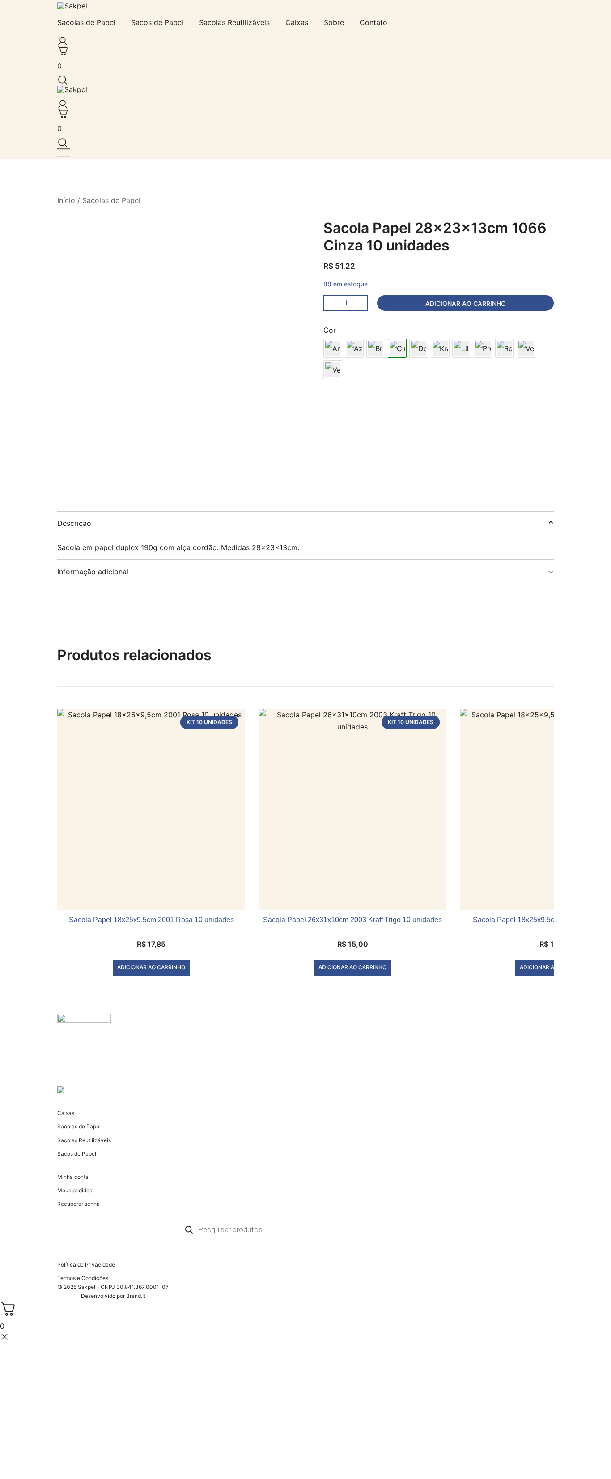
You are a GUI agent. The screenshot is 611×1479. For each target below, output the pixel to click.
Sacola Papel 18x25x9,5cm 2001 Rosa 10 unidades (151, 920)
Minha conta (73, 1177)
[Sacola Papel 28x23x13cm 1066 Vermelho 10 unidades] (332, 369)
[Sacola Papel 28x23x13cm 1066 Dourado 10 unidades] (418, 348)
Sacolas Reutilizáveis (234, 22)
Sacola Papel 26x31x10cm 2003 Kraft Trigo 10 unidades (352, 920)
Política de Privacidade (86, 1264)
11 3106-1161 (74, 1074)
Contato (373, 22)
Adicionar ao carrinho (465, 303)
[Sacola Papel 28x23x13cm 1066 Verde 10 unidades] (526, 348)
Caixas (296, 22)
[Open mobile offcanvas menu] (63, 153)
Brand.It (135, 1296)
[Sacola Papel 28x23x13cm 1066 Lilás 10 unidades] (461, 348)
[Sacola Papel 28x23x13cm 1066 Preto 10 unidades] (483, 348)
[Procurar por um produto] (60, 77)
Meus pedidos (74, 1190)
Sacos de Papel (157, 22)
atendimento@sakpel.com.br (92, 1066)
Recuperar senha (78, 1203)
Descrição (74, 523)
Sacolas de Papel (86, 22)
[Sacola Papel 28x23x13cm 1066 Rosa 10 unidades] (504, 348)
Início (66, 200)
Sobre (334, 22)
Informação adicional (92, 571)
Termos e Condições (82, 1278)
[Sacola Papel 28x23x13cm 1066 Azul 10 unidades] (354, 348)
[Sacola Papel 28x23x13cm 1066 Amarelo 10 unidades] (332, 348)
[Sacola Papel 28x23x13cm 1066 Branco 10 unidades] (375, 348)
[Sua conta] (60, 38)
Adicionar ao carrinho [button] (151, 967)
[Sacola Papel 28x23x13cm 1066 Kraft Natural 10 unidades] (440, 348)
